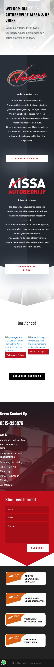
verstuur (38, 548)
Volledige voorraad (27, 376)
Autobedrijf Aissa (27, 268)
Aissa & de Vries (27, 158)
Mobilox (37, 663)
